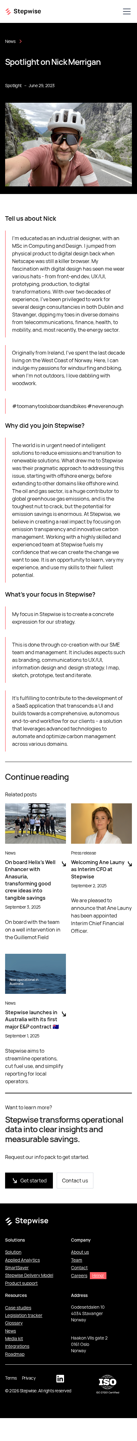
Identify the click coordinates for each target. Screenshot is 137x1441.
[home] (23, 11)
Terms (11, 1378)
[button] (125, 11)
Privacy (29, 1378)
